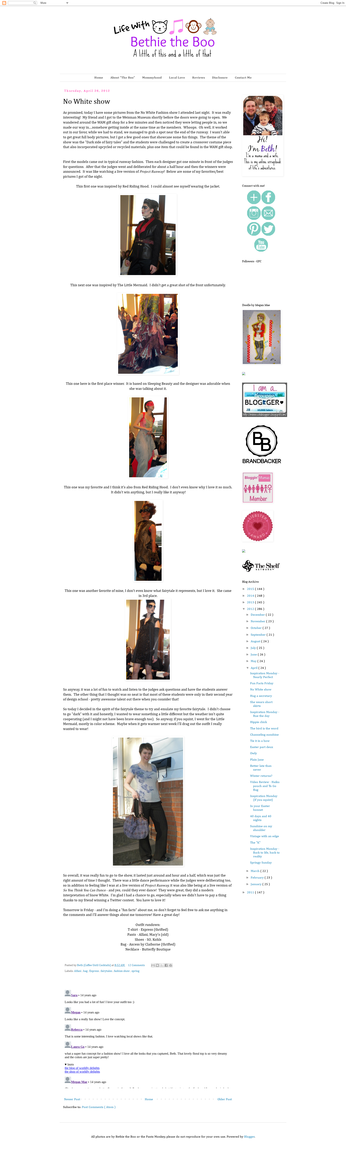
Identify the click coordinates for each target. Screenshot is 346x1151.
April (254, 668)
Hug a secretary (261, 696)
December (258, 614)
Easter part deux (261, 747)
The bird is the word (264, 728)
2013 (251, 602)
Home (98, 77)
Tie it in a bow (260, 741)
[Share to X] (162, 965)
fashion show (122, 971)
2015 (251, 589)
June (254, 654)
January (256, 884)
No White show (260, 689)
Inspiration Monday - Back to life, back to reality (265, 852)
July (254, 648)
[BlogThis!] (157, 965)
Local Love (177, 77)
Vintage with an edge (264, 836)
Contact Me (243, 77)
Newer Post (72, 1099)
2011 (251, 892)
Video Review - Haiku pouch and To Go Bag (265, 786)
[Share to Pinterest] (171, 965)
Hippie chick (258, 722)
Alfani (78, 971)
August (256, 641)
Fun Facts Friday (261, 683)
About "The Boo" (122, 77)
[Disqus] (148, 1038)
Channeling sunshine (264, 734)
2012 (251, 609)
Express (94, 971)
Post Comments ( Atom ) (99, 1107)
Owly (253, 753)
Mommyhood (152, 77)
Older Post (224, 1099)
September (259, 634)
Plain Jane (257, 759)
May (254, 661)
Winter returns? (261, 776)
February (258, 877)
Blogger (249, 1136)
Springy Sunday (261, 862)
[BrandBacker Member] (262, 463)
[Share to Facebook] (166, 965)
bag (85, 971)
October (257, 628)
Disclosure (220, 77)
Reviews (198, 77)
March (255, 871)
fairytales (107, 971)
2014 (251, 595)
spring (135, 971)
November (258, 621)
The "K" (255, 842)
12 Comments (136, 965)
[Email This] (153, 965)
